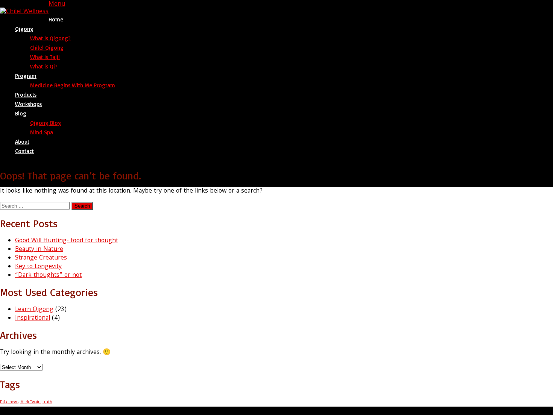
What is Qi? (44, 66)
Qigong (24, 28)
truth (47, 402)
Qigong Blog (45, 122)
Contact (24, 151)
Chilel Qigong (47, 47)
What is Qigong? (50, 38)
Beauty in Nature (39, 249)
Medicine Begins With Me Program (72, 85)
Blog (20, 113)
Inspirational (32, 318)
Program (25, 75)
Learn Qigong (34, 310)
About (22, 141)
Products (25, 94)
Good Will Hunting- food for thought (66, 241)
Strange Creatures (41, 258)
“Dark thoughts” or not (48, 275)
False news (9, 402)
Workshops (28, 104)
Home (56, 19)
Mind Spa (41, 132)
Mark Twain (30, 402)
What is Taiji (45, 57)
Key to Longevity (38, 267)
